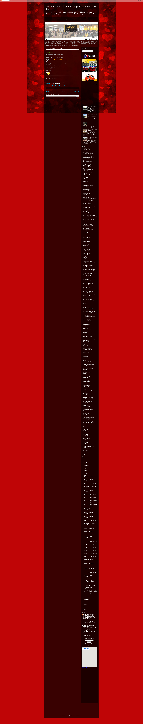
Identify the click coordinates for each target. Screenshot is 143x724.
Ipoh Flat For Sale (86, 282)
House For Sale (85, 250)
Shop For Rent (67, 19)
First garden (85, 232)
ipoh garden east (86, 286)
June (85, 472)
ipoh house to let (86, 295)
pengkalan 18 (85, 374)
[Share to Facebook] (58, 83)
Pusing (84, 392)
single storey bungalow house (88, 417)
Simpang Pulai (85, 413)
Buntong (57, 85)
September (86, 596)
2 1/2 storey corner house (87, 153)
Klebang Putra (85, 341)
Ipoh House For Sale (86, 292)
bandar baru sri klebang (87, 172)
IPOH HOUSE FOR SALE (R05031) (90, 528)
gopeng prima (85, 244)
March (85, 467)
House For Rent (85, 249)
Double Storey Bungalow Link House (89, 216)
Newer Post (49, 91)
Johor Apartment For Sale (87, 329)
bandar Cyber (85, 173)
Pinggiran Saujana (86, 385)
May (85, 470)
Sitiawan (84, 427)
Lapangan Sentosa (86, 353)
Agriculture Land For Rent (87, 160)
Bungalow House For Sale (87, 185)
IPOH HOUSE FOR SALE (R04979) (90, 572)
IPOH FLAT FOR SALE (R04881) (90, 511)
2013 (84, 462)
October (85, 597)
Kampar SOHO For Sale (87, 333)
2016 (84, 606)
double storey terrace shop (87, 225)
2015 (84, 604)
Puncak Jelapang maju (87, 390)
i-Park (84, 258)
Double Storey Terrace (87, 224)
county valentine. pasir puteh (88, 208)
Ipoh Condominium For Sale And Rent (89, 273)
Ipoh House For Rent (86, 290)
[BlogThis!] (56, 83)
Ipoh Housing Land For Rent (88, 298)
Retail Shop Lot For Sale (87, 398)
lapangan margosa (86, 351)
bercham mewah (85, 182)
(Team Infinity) (85, 149)
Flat (83, 233)
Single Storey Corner (86, 418)
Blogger (80, 715)
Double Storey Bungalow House (88, 215)
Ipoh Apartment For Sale (87, 266)
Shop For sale (62, 85)
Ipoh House (85, 288)
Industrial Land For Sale (87, 261)
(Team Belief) (52, 85)
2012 (84, 460)
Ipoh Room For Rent (86, 315)
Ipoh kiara (84, 304)
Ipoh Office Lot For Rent (87, 308)
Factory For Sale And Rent (87, 229)
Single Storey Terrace (86, 425)
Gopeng (84, 242)
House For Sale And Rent (87, 252)
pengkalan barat (86, 376)
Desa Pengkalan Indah (87, 214)
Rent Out (84, 396)
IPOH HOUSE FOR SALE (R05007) (90, 504)
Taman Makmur (85, 439)
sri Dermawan (85, 431)
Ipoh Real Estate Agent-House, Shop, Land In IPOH (88, 626)
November (86, 599)
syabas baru (85, 435)
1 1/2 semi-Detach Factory (87, 152)
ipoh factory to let (86, 279)
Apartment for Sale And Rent (88, 168)
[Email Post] (53, 83)
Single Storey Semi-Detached (88, 422)
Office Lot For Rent (86, 361)
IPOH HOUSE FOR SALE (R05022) (90, 541)
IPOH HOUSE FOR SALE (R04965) (90, 496)
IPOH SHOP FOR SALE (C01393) (90, 478)
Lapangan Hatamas (86, 348)
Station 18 (84, 433)
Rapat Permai (85, 393)
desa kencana (85, 212)
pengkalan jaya (85, 380)
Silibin (84, 410)
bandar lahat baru (86, 174)
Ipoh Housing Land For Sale (88, 299)
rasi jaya (84, 394)
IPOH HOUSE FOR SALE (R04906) (90, 499)
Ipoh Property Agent (86, 312)
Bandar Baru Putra (86, 170)
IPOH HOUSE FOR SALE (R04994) (90, 494)
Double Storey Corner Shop (87, 219)
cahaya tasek (85, 190)
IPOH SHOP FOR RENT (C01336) (90, 483)
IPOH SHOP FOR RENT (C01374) (90, 556)
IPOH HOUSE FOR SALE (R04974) (90, 515)
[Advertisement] (86, 685)
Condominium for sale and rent (88, 206)
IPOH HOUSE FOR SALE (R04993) (90, 493)
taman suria (85, 441)
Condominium (85, 202)
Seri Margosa (85, 405)
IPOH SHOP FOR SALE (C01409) (90, 562)
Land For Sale (85, 347)
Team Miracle (85, 450)
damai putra (85, 210)
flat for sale (85, 236)
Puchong (84, 389)
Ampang (84, 162)
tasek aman (85, 449)
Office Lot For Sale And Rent (88, 364)
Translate (90, 52)
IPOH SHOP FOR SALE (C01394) (90, 476)
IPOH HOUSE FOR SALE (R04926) (90, 519)
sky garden (85, 429)
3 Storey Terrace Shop (87, 156)
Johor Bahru (85, 331)
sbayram (73, 715)
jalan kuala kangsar (86, 327)
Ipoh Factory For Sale (86, 276)
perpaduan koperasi (86, 384)
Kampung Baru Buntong (87, 336)
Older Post (76, 91)
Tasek (84, 447)
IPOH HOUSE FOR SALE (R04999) (90, 485)
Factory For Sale (86, 228)
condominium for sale (86, 204)
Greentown (85, 245)
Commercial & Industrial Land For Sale (89, 198)
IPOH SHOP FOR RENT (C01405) (90, 544)
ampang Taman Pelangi (87, 164)
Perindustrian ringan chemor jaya (88, 382)
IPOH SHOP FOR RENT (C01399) (90, 522)
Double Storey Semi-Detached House (89, 222)
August (85, 475)
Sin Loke (84, 414)
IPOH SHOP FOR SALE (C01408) (90, 558)
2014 (84, 603)
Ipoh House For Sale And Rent (88, 294)
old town (84, 365)
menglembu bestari (86, 357)
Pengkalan (84, 373)
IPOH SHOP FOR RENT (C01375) (90, 555)
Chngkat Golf (85, 197)
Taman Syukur (85, 442)
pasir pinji (84, 369)
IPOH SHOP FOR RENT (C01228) (90, 590)
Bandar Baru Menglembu (87, 169)
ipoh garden (85, 284)
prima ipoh (84, 388)
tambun (84, 445)
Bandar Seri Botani (86, 176)
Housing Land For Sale (87, 256)
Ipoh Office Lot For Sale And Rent (89, 311)
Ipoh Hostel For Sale (86, 287)
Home (61, 19)
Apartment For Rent (86, 165)
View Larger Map (84, 667)
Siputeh (84, 426)
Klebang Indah (85, 340)
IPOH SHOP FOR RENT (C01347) (90, 547)
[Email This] (55, 83)
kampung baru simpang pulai (88, 337)
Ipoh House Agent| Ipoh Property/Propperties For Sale (88, 630)
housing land (85, 254)
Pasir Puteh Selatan (86, 372)
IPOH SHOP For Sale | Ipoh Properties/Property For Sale (88, 621)
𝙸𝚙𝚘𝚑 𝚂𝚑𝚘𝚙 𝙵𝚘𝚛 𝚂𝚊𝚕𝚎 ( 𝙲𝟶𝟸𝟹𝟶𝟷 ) (89, 622)
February (85, 465)
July (85, 473)
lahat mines (85, 345)
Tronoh (84, 454)
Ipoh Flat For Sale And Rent (88, 283)
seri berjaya (85, 402)
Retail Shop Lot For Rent (87, 397)
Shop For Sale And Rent (87, 409)
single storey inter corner (87, 421)
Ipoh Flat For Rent (86, 280)
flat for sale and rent (86, 237)
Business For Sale (86, 189)
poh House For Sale (86, 386)
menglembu (85, 356)
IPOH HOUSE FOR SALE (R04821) (90, 591)
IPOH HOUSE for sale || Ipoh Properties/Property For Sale (88, 615)
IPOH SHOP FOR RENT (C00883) (90, 553)
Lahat (84, 344)
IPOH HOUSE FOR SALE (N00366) (89, 627)
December (86, 601)
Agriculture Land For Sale (87, 161)
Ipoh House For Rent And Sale (88, 291)
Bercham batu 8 (85, 181)
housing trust (85, 257)
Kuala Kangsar (85, 343)
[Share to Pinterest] (59, 83)
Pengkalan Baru (85, 377)
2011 (84, 459)
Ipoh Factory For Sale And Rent (88, 278)
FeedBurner (92, 643)
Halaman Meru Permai (87, 248)
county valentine (85, 207)
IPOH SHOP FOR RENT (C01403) (90, 489)
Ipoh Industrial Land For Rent (88, 300)
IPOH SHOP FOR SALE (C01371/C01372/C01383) (89, 581)
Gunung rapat (85, 246)
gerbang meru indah (86, 241)
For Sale (84, 240)
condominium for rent (86, 203)
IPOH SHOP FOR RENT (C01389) (90, 550)
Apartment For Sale (86, 166)
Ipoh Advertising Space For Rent (88, 262)
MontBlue (84, 360)
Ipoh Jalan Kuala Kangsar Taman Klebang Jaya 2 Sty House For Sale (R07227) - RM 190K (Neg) (89, 617)
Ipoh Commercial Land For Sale (88, 269)
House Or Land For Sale (87, 253)
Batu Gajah (85, 177)
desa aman (85, 211)
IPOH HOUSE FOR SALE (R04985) (90, 500)
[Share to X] (57, 83)
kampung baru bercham (87, 335)
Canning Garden (85, 193)
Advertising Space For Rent (87, 157)
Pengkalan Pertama (86, 381)
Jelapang (84, 328)
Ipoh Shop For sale (86, 320)
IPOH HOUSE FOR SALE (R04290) (89, 631)
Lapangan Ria (85, 352)
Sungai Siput (85, 434)
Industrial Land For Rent (87, 260)
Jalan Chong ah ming (86, 324)
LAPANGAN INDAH (86, 349)
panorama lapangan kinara (87, 368)
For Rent (84, 238)
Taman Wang (85, 443)
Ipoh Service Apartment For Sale (88, 316)
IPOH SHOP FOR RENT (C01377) (90, 520)
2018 (84, 609)
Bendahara (85, 178)
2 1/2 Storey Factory (86, 154)
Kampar (84, 332)
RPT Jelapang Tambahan (87, 401)
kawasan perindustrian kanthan (88, 339)
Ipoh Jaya (84, 303)
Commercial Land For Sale (87, 200)
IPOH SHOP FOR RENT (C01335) (90, 482)
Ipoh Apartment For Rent (87, 265)
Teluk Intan (85, 451)
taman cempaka (85, 438)
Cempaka (84, 194)
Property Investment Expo (51, 19)
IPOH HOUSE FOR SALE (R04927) (90, 497)
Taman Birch (85, 437)
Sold (83, 430)
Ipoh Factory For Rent (87, 275)
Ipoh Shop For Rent (86, 319)
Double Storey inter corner (87, 220)
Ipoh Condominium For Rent (88, 270)
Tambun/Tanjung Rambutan (87, 446)
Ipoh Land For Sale (86, 307)
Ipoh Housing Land (86, 296)
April (85, 468)
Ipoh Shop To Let (86, 323)
